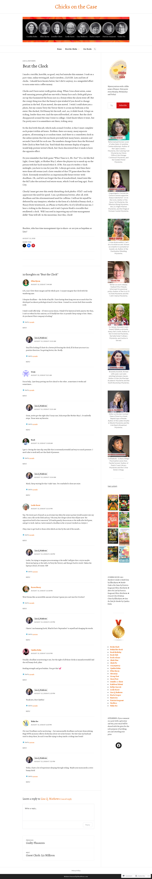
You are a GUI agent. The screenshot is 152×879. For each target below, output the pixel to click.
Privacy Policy (76, 871)
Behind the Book (116, 649)
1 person (35, 572)
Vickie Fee (114, 706)
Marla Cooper (115, 695)
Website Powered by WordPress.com (76, 876)
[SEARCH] (95, 49)
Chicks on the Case (76, 6)
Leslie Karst (35, 505)
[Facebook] (119, 745)
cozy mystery (115, 665)
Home (59, 49)
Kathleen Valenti (116, 684)
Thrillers (113, 703)
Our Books (87, 49)
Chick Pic (113, 663)
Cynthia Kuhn (36, 650)
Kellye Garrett (115, 687)
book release (115, 657)
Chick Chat (114, 660)
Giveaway (113, 673)
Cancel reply (66, 798)
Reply (25, 328)
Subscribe (123, 105)
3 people (31, 322)
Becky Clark (114, 647)
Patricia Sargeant (117, 700)
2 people (35, 356)
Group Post (114, 676)
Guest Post (114, 679)
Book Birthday (115, 652)
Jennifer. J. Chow (116, 681)
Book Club (114, 655)
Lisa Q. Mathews (29, 61)
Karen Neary (36, 587)
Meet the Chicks (71, 49)
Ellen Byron (35, 281)
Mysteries (114, 698)
